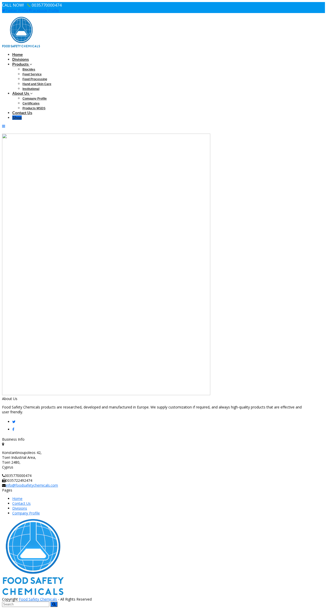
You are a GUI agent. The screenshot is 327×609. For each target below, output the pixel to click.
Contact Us (21, 503)
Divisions (19, 508)
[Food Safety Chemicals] (21, 46)
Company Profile (26, 513)
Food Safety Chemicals (38, 599)
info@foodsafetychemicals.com (32, 485)
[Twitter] (14, 421)
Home (17, 498)
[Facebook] (13, 429)
